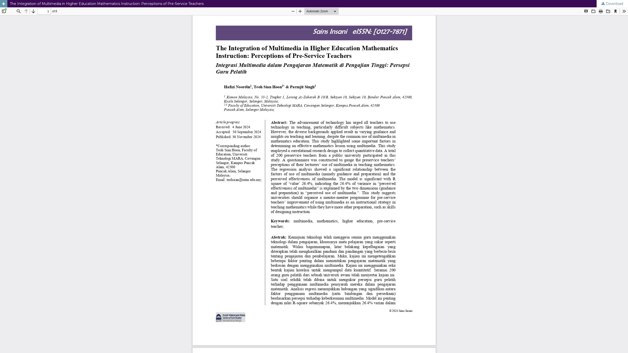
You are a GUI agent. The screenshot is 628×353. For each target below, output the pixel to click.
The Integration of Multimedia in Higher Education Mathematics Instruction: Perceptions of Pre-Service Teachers (107, 3)
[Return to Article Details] (3, 3)
